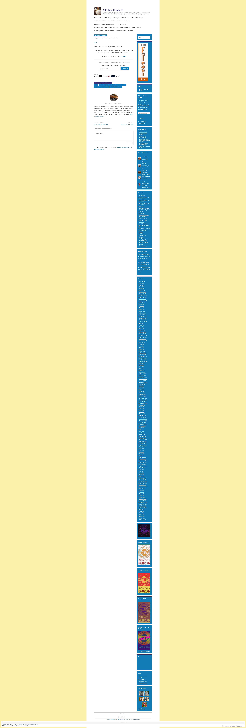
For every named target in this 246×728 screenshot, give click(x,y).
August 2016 (142, 488)
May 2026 (141, 287)
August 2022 (142, 363)
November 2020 (143, 400)
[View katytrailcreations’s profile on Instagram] (142, 89)
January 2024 (142, 334)
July (108, 86)
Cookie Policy (27, 725)
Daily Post (98, 82)
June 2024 (141, 327)
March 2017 (142, 476)
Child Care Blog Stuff (144, 210)
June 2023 (141, 346)
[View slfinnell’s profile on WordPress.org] (141, 90)
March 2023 (142, 351)
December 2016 (143, 481)
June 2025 (141, 306)
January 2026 (142, 294)
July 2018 (141, 448)
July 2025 (141, 304)
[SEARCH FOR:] (144, 37)
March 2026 (142, 290)
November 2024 (143, 318)
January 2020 (142, 417)
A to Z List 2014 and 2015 (123, 21)
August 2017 (142, 467)
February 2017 (142, 478)
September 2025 (143, 300)
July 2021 (141, 386)
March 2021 (142, 393)
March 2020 (142, 413)
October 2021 (142, 380)
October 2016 (142, 485)
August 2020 (142, 405)
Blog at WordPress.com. (111, 719)
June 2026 (141, 285)
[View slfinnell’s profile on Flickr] (139, 90)
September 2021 (143, 382)
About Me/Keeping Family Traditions (104, 24)
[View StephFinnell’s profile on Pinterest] (144, 89)
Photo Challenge (143, 230)
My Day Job (118, 86)
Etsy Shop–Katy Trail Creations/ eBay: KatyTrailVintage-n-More (112, 27)
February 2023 (142, 353)
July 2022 (141, 365)
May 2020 (141, 410)
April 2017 (141, 474)
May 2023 (141, 347)
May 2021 (141, 389)
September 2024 (143, 321)
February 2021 (142, 394)
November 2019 (143, 420)
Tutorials (130, 30)
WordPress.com (143, 683)
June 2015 (141, 513)
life (113, 86)
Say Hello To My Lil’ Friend (101, 123)
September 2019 (143, 424)
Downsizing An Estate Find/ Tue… (145, 159)
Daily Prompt (122, 85)
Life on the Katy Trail (144, 228)
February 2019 (142, 436)
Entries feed (142, 679)
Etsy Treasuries (143, 218)
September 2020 (143, 403)
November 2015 (143, 504)
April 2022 (141, 370)
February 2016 (142, 499)
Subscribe (125, 68)
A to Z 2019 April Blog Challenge (144, 204)
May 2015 (141, 514)
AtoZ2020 (141, 206)
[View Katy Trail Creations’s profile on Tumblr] (142, 90)
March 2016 (142, 497)
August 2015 (142, 509)
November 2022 (143, 358)
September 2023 (143, 340)
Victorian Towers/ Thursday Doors (143, 144)
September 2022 (143, 361)
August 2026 (142, 281)
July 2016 (141, 490)
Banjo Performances (144, 208)
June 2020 (141, 408)
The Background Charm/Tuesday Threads (143, 133)
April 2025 (141, 309)
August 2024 (142, 323)
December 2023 (143, 335)
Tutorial (141, 244)
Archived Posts (121, 24)
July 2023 (141, 344)
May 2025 (141, 307)
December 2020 (143, 398)
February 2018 (142, 457)
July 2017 (141, 469)
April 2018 (141, 453)
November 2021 (143, 379)
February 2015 (142, 520)
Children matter (112, 85)
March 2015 (142, 518)
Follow (142, 118)
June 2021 (141, 387)
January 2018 (142, 459)
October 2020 (142, 401)
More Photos (141, 709)
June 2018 (141, 450)
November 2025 (143, 297)
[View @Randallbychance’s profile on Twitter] (141, 89)
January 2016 (142, 500)
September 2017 (143, 466)
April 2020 (141, 412)
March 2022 (142, 372)
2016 (97, 85)
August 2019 (142, 426)
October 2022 (142, 360)
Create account (143, 676)
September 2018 (143, 445)
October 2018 (142, 443)
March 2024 (142, 330)
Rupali (143, 163)
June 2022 (141, 367)
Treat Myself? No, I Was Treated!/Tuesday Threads (144, 140)
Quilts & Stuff (142, 235)
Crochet (141, 211)
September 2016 (143, 486)
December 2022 (143, 356)
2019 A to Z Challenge (137, 18)
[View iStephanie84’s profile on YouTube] (147, 89)
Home (96, 18)
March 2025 (142, 311)
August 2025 (142, 302)
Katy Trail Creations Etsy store (144, 226)
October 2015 (142, 506)
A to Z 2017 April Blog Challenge (144, 198)
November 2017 (143, 462)
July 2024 (141, 325)
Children (102, 85)
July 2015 (141, 511)
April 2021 (141, 391)
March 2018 (142, 455)
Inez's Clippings (143, 223)
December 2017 (143, 460)
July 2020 (141, 407)
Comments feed (143, 681)
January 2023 (142, 354)
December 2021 (143, 377)
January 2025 (142, 314)
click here (122, 56)
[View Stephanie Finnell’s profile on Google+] (148, 89)
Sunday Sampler (109, 30)
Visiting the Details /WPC (127, 123)
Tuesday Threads (143, 242)
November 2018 (143, 441)
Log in (140, 677)
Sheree (143, 176)
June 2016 (141, 492)
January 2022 (142, 375)
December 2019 (143, 419)
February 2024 (142, 332)
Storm (96, 42)
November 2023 (143, 337)
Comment (129, 142)
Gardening (141, 222)
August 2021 (142, 384)
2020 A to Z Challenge (100, 21)
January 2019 (142, 438)
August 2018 (142, 447)
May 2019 (141, 431)
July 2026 (141, 283)
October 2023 (142, 339)
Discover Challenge (144, 215)
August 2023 (142, 342)
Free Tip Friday (136, 27)
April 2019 (141, 433)
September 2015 (143, 507)
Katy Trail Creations (113, 9)
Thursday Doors (121, 30)
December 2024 (143, 316)
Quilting (141, 232)
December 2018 (143, 440)
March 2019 (142, 434)
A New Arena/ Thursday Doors (143, 137)
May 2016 (141, 493)
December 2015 (143, 502)
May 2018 (141, 452)
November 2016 (143, 483)
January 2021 (142, 396)
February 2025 (142, 313)
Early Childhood (100, 86)
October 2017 (142, 464)
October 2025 (142, 299)
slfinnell (104, 35)
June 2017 (141, 471)
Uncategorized (107, 82)
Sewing (141, 237)
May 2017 (141, 473)
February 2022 (142, 373)
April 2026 (141, 288)
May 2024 (141, 328)
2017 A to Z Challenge (106, 18)
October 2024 (142, 320)
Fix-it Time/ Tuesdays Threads (144, 147)
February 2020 (142, 415)
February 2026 (142, 292)
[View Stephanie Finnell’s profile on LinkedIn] (145, 89)
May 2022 (141, 368)
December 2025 (143, 295)
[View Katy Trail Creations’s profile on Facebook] (139, 89)
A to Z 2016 (111, 21)
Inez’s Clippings (98, 30)
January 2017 (142, 480)
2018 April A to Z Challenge (121, 18)
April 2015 (141, 516)
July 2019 (141, 427)
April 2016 (141, 495)
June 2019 (141, 429)
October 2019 (142, 422)
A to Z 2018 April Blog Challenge (144, 201)
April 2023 (141, 349)
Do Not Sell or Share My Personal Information (129, 719)
